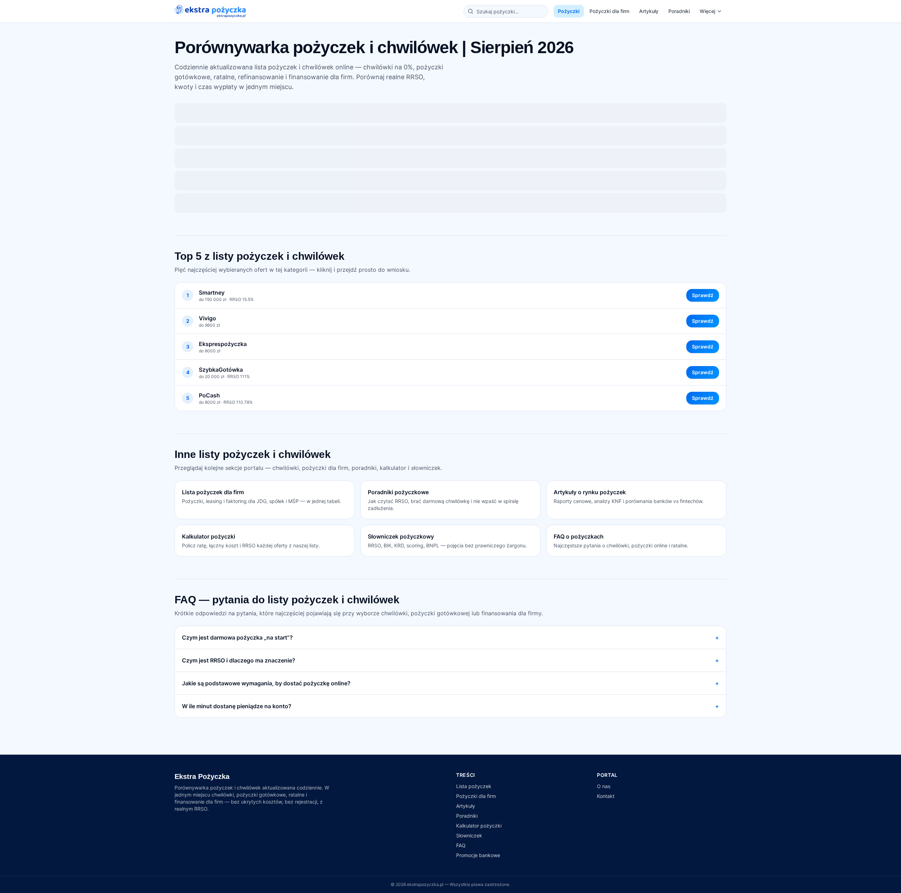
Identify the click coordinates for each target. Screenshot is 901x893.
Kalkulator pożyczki (479, 826)
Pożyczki (569, 11)
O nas (603, 786)
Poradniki (679, 11)
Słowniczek (469, 835)
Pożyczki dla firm (609, 11)
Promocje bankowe (478, 855)
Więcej (707, 11)
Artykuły (649, 11)
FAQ (461, 845)
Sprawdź (702, 295)
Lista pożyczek (473, 786)
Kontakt (606, 796)
